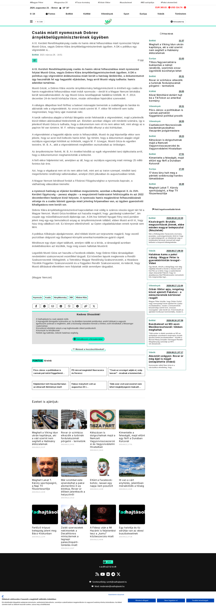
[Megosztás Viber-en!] (69, 306)
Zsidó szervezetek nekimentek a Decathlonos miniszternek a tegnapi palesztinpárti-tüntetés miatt (72, 536)
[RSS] (97, 574)
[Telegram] (113, 574)
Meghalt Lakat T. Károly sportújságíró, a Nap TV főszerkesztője (44, 484)
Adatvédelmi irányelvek (116, 594)
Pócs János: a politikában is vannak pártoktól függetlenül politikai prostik (48, 372)
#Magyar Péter (36, 2)
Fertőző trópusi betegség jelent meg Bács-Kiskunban (44, 530)
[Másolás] (85, 306)
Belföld (69, 14)
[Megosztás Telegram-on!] (77, 306)
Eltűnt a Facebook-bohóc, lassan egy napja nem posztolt (101, 482)
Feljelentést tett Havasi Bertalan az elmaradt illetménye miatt (49, 385)
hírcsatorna (178, 22)
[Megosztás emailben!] (52, 306)
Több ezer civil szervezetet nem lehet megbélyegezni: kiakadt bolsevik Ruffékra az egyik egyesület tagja (126, 385)
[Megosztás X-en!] (94, 306)
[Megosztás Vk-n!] (60, 306)
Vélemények (107, 14)
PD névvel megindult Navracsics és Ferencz (88, 371)
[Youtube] (102, 574)
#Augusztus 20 (61, 2)
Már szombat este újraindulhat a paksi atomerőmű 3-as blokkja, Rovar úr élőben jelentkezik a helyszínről (73, 487)
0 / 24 (32, 14)
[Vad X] (118, 574)
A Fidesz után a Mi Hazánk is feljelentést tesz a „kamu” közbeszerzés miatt (103, 532)
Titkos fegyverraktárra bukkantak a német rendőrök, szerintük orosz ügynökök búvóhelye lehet (165, 66)
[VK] (108, 574)
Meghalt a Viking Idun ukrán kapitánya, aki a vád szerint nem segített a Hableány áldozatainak (45, 438)
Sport (126, 14)
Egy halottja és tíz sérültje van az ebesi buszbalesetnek (131, 530)
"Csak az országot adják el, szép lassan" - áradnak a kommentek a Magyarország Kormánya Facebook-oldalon (126, 372)
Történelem (180, 14)
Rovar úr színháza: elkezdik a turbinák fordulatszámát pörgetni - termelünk (73, 437)
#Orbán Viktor (104, 2)
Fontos (51, 14)
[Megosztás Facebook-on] (36, 306)
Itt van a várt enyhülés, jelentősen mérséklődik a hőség (131, 482)
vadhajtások (108, 566)
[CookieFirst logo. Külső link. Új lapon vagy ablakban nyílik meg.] (3, 596)
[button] (31, 21)
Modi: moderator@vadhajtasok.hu (109, 586)
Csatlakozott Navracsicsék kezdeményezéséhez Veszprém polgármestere (165, 127)
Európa (143, 14)
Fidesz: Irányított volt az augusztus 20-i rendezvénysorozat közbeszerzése (84, 385)
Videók (161, 14)
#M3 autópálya (147, 2)
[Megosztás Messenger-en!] (44, 306)
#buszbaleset (126, 2)
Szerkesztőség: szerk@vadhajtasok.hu (109, 582)
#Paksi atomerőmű (169, 2)
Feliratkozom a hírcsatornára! (89, 339)
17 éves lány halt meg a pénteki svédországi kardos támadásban (166, 175)
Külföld (86, 14)
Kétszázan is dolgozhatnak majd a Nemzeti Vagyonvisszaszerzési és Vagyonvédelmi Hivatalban (102, 439)
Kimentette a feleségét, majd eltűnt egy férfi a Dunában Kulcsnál (132, 437)
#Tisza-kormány (82, 2)
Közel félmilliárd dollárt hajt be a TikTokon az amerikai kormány (165, 97)
